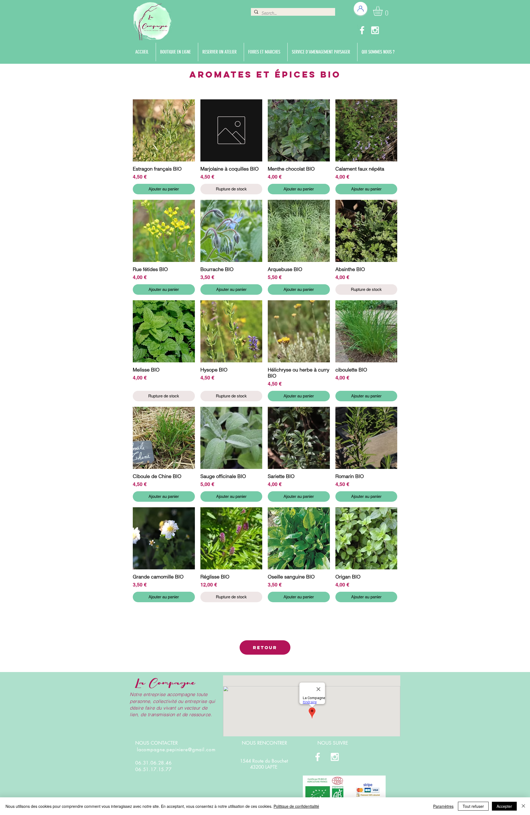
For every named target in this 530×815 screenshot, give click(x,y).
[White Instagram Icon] (375, 30)
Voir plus (265, 618)
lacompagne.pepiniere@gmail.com (176, 750)
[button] (383, 11)
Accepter (504, 806)
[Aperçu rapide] (164, 130)
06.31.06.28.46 (153, 763)
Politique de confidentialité (296, 806)
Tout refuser (473, 806)
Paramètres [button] (443, 806)
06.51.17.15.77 (153, 769)
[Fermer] (523, 806)
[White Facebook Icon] (362, 30)
